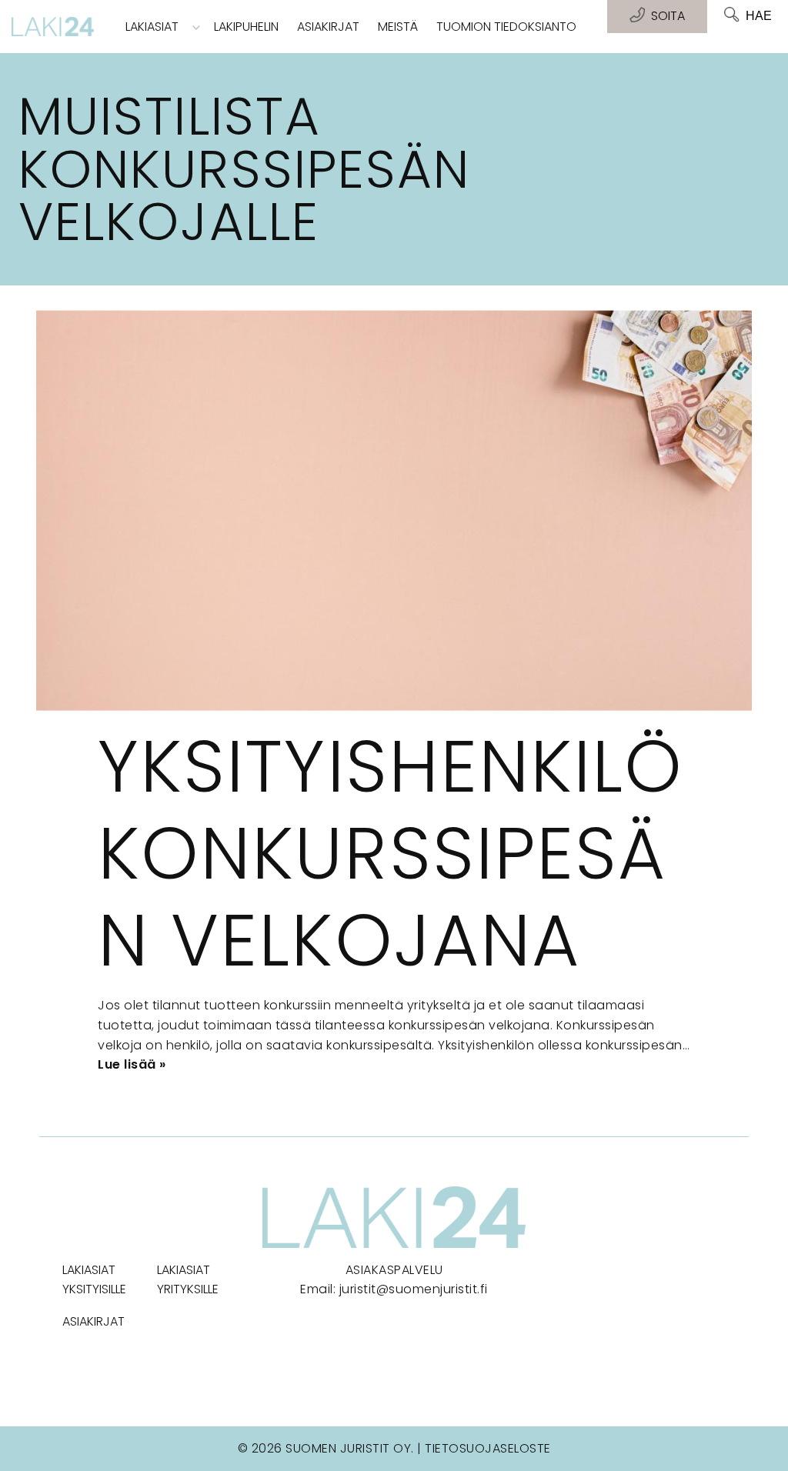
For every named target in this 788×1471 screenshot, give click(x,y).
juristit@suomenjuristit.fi (413, 1289)
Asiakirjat (328, 26)
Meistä (398, 26)
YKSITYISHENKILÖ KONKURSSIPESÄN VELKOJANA (391, 853)
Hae (759, 15)
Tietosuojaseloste (488, 1448)
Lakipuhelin (246, 26)
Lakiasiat (152, 26)
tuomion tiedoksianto (506, 26)
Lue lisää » (132, 1064)
